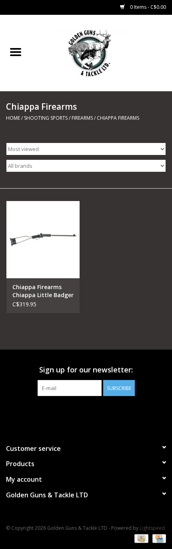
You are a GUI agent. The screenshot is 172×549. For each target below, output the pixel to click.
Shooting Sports (46, 118)
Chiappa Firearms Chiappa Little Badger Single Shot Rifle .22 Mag (43, 291)
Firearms (82, 118)
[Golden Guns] (101, 52)
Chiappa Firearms (118, 118)
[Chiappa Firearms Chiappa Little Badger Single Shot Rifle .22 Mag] (43, 239)
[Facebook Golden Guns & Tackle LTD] (86, 412)
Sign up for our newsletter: (86, 370)
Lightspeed (152, 528)
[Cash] (140, 538)
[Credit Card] (158, 538)
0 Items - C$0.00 (147, 7)
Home (13, 118)
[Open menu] (15, 52)
